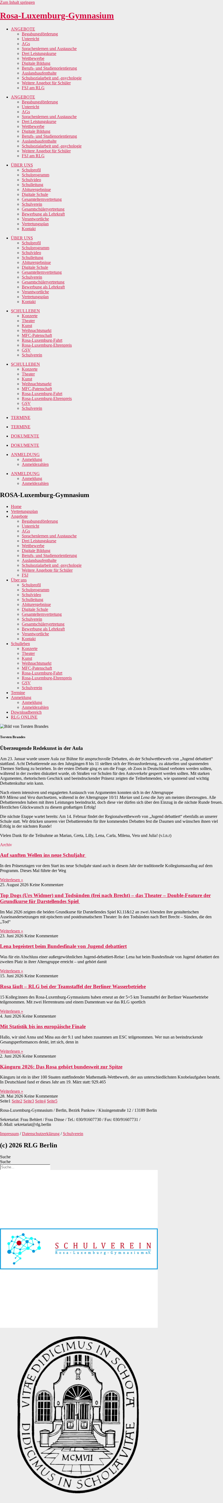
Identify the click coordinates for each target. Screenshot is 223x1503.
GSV (26, 350)
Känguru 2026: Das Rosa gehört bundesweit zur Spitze (61, 1067)
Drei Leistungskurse (39, 53)
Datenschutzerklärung (41, 1133)
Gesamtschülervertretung (43, 209)
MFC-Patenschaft (37, 335)
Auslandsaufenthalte (39, 73)
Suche (5, 1156)
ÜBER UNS (22, 165)
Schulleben (20, 643)
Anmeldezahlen (35, 464)
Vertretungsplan (35, 223)
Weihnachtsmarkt (36, 330)
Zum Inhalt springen (17, 2)
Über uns (19, 580)
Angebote (19, 516)
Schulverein (32, 204)
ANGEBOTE (23, 29)
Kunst (27, 325)
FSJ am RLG (33, 87)
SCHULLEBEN (25, 311)
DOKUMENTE (25, 436)
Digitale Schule (35, 194)
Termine (18, 692)
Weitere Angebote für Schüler (47, 570)
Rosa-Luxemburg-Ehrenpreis (47, 345)
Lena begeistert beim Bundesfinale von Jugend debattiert (63, 946)
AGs (26, 43)
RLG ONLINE (24, 717)
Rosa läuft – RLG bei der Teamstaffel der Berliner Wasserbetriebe (73, 986)
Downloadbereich (26, 712)
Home (16, 506)
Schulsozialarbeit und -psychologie (52, 78)
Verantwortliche (35, 219)
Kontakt (29, 228)
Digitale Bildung (36, 63)
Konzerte (30, 315)
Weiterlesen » (11, 879)
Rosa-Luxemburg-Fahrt (42, 340)
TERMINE (20, 417)
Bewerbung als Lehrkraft (43, 214)
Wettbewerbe (33, 58)
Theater (28, 320)
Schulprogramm (35, 175)
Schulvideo (31, 179)
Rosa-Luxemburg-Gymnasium (57, 15)
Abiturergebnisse (36, 189)
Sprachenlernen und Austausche (49, 48)
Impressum (9, 1133)
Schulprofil (31, 170)
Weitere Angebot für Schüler (46, 83)
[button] (6, 844)
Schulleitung (32, 184)
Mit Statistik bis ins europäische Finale (43, 1026)
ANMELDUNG (25, 454)
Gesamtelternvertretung (42, 199)
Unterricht (30, 38)
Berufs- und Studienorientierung (49, 68)
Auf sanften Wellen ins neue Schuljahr (43, 855)
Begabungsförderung (40, 34)
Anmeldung (32, 459)
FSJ (25, 575)
